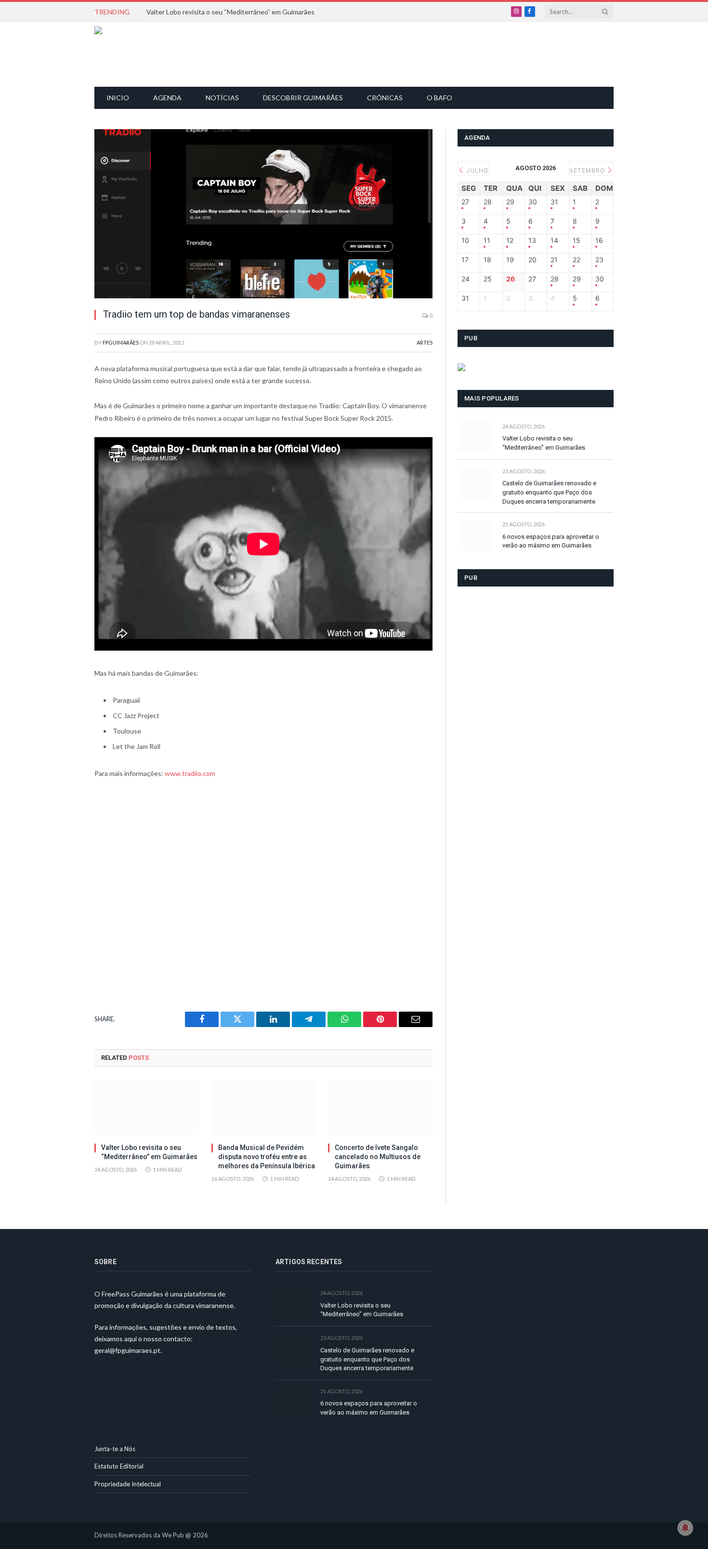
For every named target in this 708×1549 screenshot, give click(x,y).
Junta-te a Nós (114, 1449)
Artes (425, 342)
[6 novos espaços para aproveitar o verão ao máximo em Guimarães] (476, 535)
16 (599, 240)
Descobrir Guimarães (303, 97)
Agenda (167, 97)
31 (554, 202)
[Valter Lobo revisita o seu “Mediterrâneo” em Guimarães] (146, 1107)
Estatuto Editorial (119, 1466)
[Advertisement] (359, 53)
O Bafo (439, 97)
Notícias (222, 97)
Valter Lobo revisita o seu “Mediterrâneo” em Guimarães (230, 12)
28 (488, 202)
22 (576, 260)
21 (554, 260)
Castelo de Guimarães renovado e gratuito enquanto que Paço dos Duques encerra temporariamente (549, 492)
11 (487, 240)
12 (509, 240)
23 (599, 260)
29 (510, 202)
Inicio (117, 97)
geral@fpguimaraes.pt (127, 1350)
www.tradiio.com (190, 773)
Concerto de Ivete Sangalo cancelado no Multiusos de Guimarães (377, 1157)
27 (465, 202)
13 (532, 240)
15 (576, 240)
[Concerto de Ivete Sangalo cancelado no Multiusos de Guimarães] (380, 1107)
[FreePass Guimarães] (140, 54)
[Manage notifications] (685, 1528)
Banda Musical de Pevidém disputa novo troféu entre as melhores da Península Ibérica (266, 1157)
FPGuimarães (121, 342)
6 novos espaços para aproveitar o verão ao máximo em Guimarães (550, 541)
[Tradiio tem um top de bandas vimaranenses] (263, 213)
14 (554, 240)
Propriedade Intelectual (127, 1484)
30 (532, 202)
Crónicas (385, 97)
